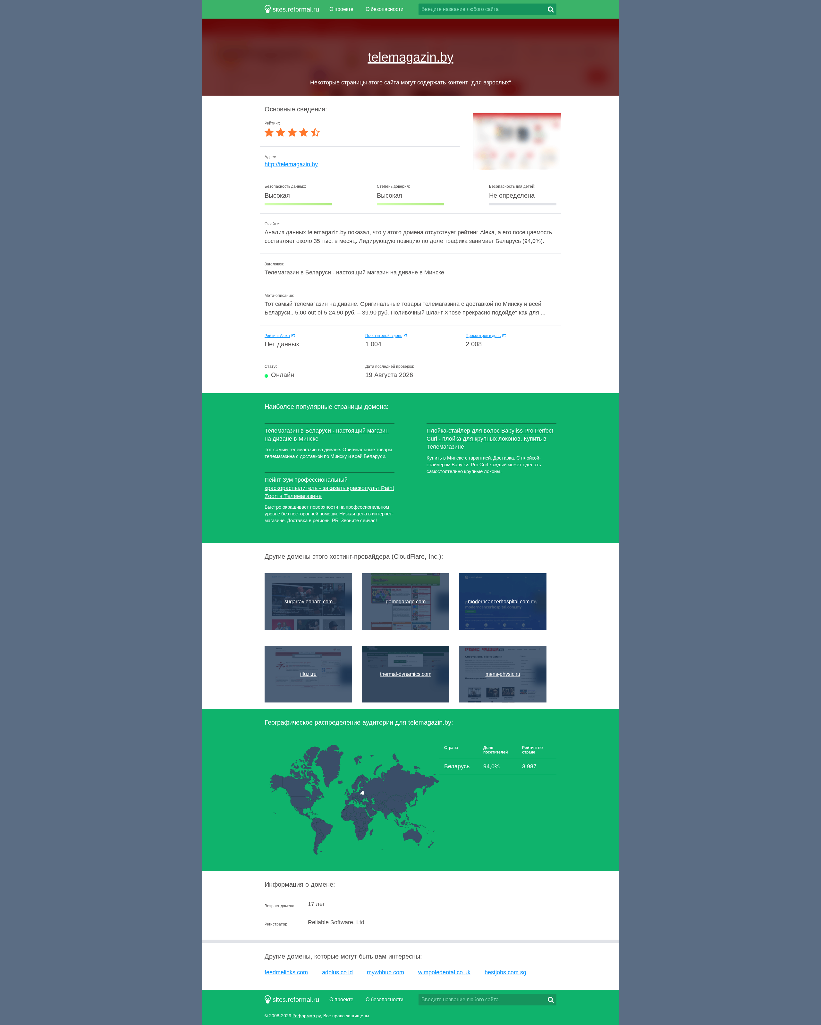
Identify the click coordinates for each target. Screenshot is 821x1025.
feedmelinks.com (286, 972)
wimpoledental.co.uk (444, 972)
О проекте (341, 9)
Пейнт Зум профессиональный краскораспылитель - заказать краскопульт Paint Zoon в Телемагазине (329, 488)
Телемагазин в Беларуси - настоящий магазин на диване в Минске (327, 434)
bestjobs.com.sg (505, 972)
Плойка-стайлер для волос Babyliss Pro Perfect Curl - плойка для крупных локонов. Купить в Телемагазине (490, 438)
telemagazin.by (410, 57)
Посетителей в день (383, 335)
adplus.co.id (337, 972)
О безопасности (384, 9)
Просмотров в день (483, 335)
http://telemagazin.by (291, 164)
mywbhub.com (385, 972)
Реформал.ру (306, 1015)
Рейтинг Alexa (277, 335)
